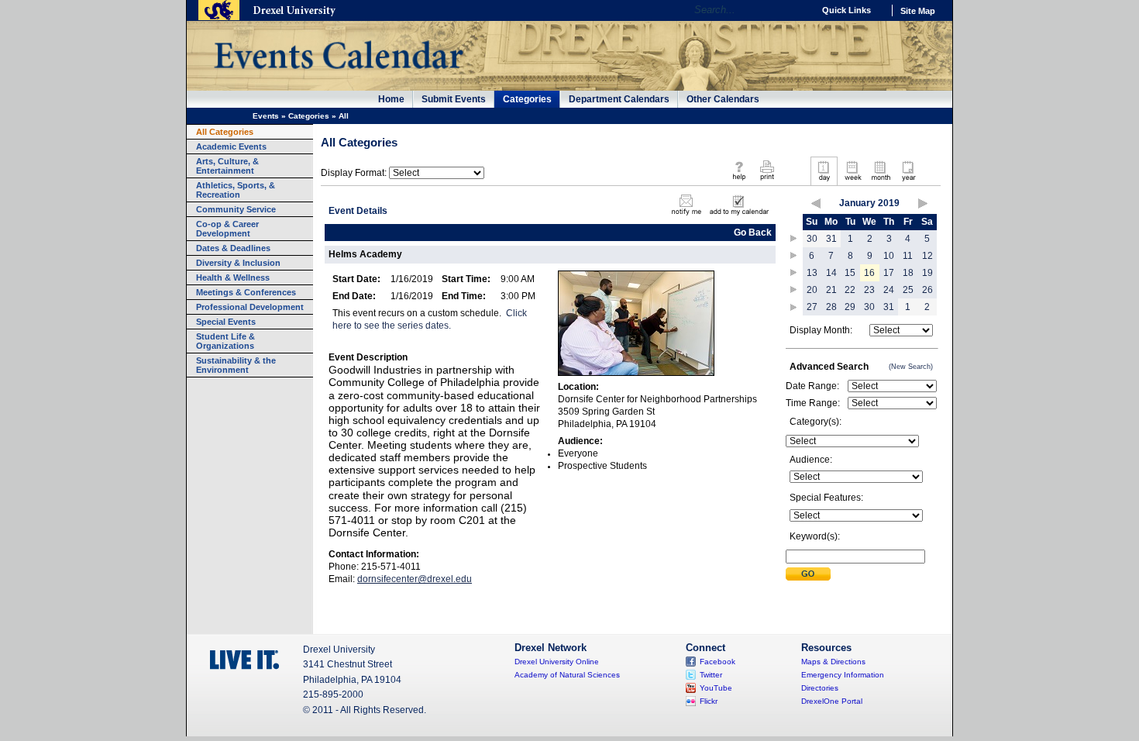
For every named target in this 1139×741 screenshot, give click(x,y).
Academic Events (231, 146)
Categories (527, 99)
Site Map (917, 11)
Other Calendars (722, 99)
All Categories (224, 131)
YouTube (716, 688)
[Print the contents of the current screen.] (766, 181)
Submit (808, 574)
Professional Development (250, 307)
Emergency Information (842, 674)
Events (266, 116)
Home (391, 99)
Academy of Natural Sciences (567, 674)
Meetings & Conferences (246, 292)
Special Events (226, 321)
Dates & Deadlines (233, 248)
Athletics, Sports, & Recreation (235, 190)
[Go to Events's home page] (338, 76)
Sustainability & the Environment (236, 365)
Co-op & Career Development (227, 228)
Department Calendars (619, 99)
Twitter (711, 674)
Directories (819, 688)
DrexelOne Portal (831, 701)
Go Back (753, 232)
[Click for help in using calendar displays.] (739, 181)
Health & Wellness (233, 277)
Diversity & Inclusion (238, 262)
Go (797, 10)
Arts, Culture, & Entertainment (227, 166)
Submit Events (454, 99)
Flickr (708, 701)
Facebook (717, 661)
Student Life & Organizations (225, 341)
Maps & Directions (833, 661)
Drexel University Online (556, 661)
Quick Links (846, 10)
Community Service (236, 209)
